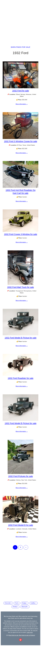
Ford (16, 603)
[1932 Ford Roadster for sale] (20, 375)
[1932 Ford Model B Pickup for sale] (20, 335)
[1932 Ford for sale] (20, 88)
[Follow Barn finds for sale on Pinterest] (20, 641)
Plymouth (24, 606)
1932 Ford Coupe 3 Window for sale (20, 234)
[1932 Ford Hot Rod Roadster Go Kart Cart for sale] (20, 187)
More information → (22, 104)
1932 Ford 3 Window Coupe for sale (20, 141)
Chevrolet (7, 603)
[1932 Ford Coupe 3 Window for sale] (20, 231)
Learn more (30, 632)
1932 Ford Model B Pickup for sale (20, 338)
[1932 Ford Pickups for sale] (20, 473)
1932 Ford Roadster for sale (20, 378)
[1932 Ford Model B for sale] (20, 522)
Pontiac (15, 606)
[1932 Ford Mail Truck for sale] (20, 284)
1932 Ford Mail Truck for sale (20, 287)
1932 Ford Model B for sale (20, 525)
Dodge (24, 603)
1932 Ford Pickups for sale (20, 476)
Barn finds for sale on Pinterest (27, 635)
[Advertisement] (20, 21)
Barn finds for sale (20, 47)
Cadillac (33, 603)
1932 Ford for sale (20, 90)
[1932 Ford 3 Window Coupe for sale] (20, 138)
